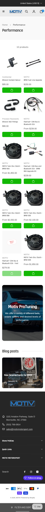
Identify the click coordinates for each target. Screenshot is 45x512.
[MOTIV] (22, 409)
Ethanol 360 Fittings (10, 122)
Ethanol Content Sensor (11, 80)
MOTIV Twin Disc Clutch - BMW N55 (33, 258)
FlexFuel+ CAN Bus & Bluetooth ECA (32, 123)
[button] (4, 11)
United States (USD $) (29, 3)
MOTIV (18, 498)
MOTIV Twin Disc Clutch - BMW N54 (11, 167)
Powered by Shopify (28, 498)
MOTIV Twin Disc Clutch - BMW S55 (33, 214)
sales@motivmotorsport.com (19, 429)
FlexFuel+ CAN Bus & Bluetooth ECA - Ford (10, 262)
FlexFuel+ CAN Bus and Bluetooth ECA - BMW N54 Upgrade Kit (33, 168)
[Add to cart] (11, 90)
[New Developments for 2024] (22, 373)
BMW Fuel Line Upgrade (33, 80)
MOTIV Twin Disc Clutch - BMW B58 (11, 214)
